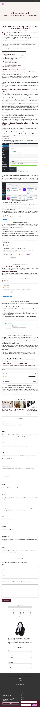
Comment (3, 583)
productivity (10, 662)
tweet (29, 32)
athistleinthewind (20, 13)
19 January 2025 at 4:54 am (6, 507)
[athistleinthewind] (3, 4)
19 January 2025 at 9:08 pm (6, 518)
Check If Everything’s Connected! (9, 66)
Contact (20, 680)
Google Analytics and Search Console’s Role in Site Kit (13, 55)
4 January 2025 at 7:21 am (6, 466)
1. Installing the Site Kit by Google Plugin (12, 58)
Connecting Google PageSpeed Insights (14, 65)
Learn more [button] (4, 700)
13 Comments (24, 30)
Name (3, 564)
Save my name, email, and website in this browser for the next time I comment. (16, 581)
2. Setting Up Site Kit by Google (10, 59)
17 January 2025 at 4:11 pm (6, 495)
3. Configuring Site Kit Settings (10, 61)
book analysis (10, 655)
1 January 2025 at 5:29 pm (5, 454)
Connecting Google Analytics (11, 62)
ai (8, 650)
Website (3, 575)
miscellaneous (10, 660)
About (20, 678)
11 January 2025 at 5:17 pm (6, 486)
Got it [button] (11, 703)
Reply (37, 422)
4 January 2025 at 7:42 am (6, 476)
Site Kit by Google (5, 71)
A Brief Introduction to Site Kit (9, 54)
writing (9, 667)
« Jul (19, 616)
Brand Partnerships (20, 687)
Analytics (8, 310)
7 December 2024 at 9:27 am (6, 433)
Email (3, 569)
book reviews (10, 657)
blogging (20, 25)
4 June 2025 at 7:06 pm (5, 548)
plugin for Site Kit (6, 178)
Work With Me (20, 689)
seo (8, 664)
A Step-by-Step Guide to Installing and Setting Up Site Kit (14, 57)
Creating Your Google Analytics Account (14, 64)
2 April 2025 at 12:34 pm (5, 537)
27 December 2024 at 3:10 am (6, 444)
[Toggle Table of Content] (24, 53)
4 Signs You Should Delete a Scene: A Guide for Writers (7, 410)
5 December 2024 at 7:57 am (6, 423)
